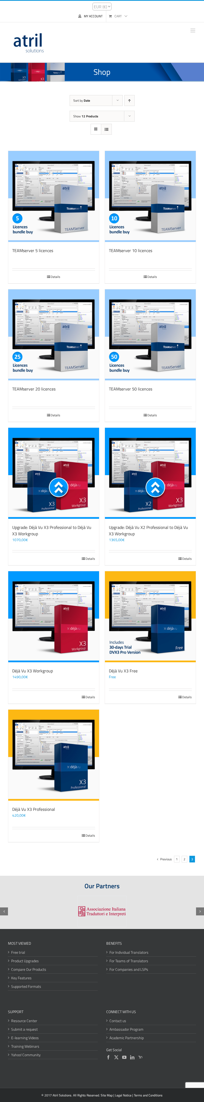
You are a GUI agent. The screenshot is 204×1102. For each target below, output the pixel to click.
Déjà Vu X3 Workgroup (32, 671)
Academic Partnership (126, 1038)
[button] (4, 911)
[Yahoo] (140, 1057)
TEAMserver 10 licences (130, 250)
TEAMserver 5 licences (32, 250)
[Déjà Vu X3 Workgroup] (53, 616)
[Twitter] (116, 1057)
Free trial (18, 952)
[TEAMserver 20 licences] (53, 334)
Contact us (117, 1020)
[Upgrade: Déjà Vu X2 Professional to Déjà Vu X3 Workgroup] (150, 473)
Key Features (21, 978)
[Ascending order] (129, 100)
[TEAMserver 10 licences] (150, 196)
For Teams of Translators (128, 961)
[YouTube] (124, 1057)
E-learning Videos (25, 1038)
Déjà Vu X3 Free (123, 671)
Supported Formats (26, 986)
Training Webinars (25, 1046)
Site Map (107, 1095)
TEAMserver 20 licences (34, 389)
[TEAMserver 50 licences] (150, 334)
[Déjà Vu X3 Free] (150, 616)
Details (55, 276)
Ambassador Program (126, 1029)
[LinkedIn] (132, 1057)
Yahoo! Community (26, 1055)
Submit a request (24, 1029)
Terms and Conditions (148, 1095)
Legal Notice (123, 1095)
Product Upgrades (25, 961)
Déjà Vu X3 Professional (33, 809)
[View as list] (106, 129)
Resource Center (24, 1020)
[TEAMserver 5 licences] (53, 196)
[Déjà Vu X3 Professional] (53, 755)
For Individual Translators (128, 952)
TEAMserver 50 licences (130, 389)
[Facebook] (108, 1057)
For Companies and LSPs (128, 969)
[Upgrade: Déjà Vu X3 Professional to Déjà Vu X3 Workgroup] (53, 473)
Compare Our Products (28, 969)
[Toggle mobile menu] (193, 30)
